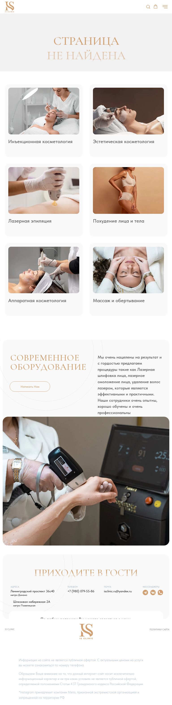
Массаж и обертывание (119, 300)
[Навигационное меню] (165, 6)
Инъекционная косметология (40, 141)
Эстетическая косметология (123, 141)
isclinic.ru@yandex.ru (118, 591)
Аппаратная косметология (37, 300)
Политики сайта (159, 629)
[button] (148, 6)
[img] (43, 111)
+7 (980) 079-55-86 (80, 591)
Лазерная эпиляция (30, 221)
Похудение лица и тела (118, 221)
